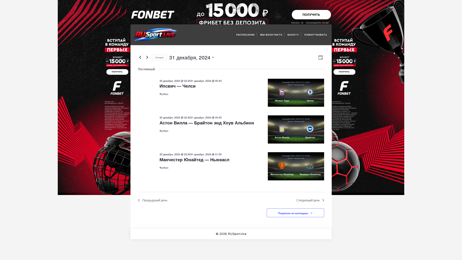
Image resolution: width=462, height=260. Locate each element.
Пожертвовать (315, 34)
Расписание (245, 34)
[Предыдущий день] (140, 57)
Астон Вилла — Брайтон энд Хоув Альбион (207, 123)
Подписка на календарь (293, 213)
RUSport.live (237, 234)
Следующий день (308, 200)
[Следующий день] (147, 57)
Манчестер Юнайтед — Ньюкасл (194, 159)
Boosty (293, 34)
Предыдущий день (154, 200)
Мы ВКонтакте (271, 34)
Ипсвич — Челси (178, 86)
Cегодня (159, 57)
